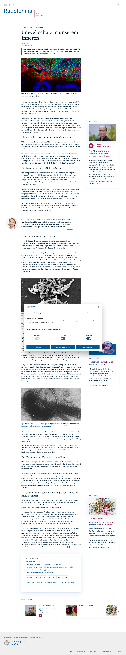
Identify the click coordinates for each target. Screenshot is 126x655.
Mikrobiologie (62, 577)
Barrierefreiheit (106, 651)
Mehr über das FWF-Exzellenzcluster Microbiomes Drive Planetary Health (50, 567)
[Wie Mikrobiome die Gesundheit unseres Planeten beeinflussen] (102, 133)
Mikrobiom (30, 582)
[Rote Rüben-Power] (71, 610)
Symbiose (45, 587)
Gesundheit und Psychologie (36, 577)
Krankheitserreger (33, 587)
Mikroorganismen (50, 582)
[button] (48, 229)
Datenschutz (81, 651)
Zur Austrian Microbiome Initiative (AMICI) (40, 573)
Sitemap (119, 651)
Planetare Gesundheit (67, 582)
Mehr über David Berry (33, 562)
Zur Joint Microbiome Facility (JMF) (37, 570)
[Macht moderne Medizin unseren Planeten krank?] (102, 506)
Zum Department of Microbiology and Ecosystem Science (45, 564)
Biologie (51, 577)
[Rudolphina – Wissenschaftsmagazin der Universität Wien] (23, 10)
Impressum (93, 651)
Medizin (39, 582)
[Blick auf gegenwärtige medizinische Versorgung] (111, 610)
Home (70, 651)
